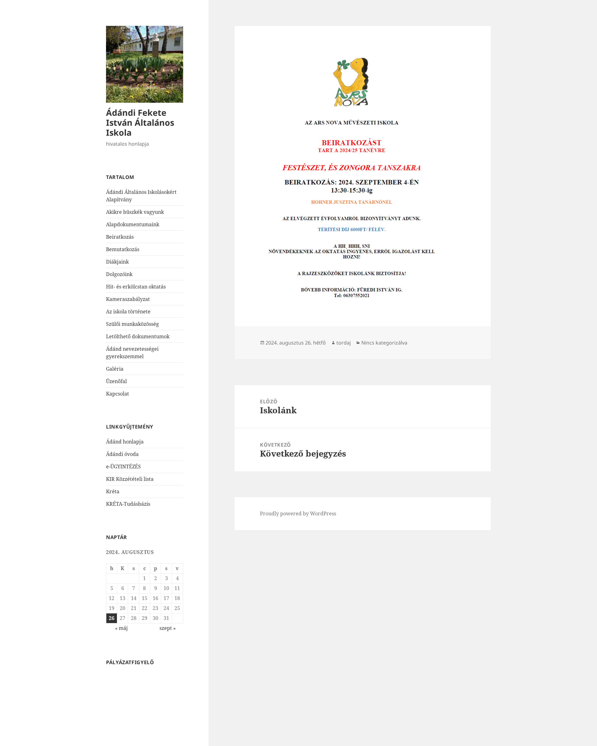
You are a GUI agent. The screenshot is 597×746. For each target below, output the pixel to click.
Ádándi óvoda (122, 454)
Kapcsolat (117, 393)
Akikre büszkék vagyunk (135, 212)
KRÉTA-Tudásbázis (128, 503)
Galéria (114, 368)
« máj (121, 628)
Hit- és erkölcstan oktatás (136, 286)
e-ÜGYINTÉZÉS (123, 466)
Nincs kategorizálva (384, 342)
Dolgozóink (119, 274)
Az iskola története (128, 311)
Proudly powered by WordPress (298, 513)
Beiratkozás (120, 236)
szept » (168, 628)
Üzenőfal (116, 381)
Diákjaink (117, 261)
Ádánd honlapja (125, 441)
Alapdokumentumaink (132, 224)
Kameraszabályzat (128, 299)
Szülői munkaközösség (132, 324)
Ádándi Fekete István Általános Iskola (140, 122)
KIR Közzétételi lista (130, 479)
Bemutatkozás (122, 249)
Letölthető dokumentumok (137, 336)
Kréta (112, 491)
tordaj (343, 342)
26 (111, 618)
